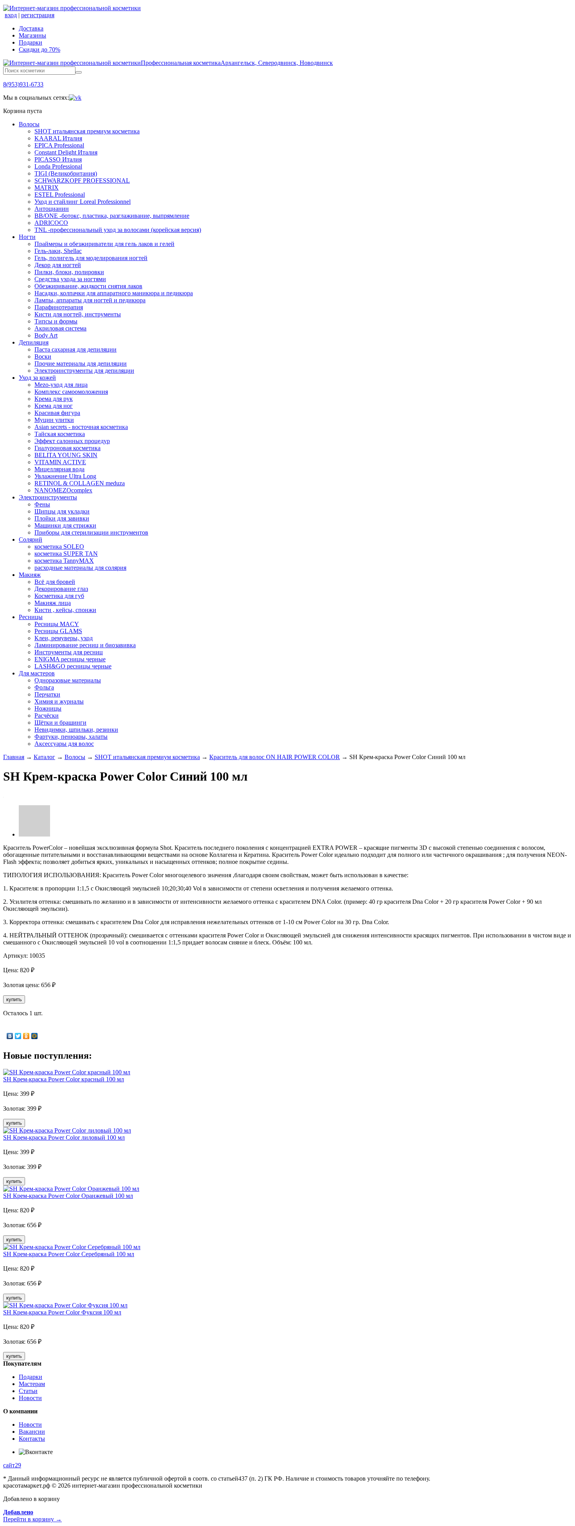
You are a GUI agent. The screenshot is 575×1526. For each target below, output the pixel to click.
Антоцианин (51, 208)
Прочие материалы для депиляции (80, 363)
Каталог (44, 757)
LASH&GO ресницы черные (72, 666)
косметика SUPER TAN (66, 553)
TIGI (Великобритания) (65, 173)
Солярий (30, 539)
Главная (13, 757)
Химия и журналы (59, 701)
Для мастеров (37, 673)
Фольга (44, 687)
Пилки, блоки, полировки (69, 272)
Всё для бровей (54, 581)
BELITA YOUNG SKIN (65, 455)
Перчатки (47, 694)
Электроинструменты (48, 497)
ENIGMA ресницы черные (70, 659)
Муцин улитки (54, 420)
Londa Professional (58, 166)
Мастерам (32, 1384)
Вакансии (32, 1431)
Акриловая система (60, 328)
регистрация (37, 15)
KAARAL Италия (58, 138)
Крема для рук (53, 398)
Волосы (29, 124)
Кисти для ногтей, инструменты (77, 314)
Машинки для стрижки (65, 525)
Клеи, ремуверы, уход (63, 638)
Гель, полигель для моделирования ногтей (90, 258)
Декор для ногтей (57, 265)
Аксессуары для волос (64, 743)
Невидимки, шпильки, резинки (76, 729)
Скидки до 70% (39, 49)
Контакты (32, 1438)
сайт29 (12, 1465)
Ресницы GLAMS (58, 631)
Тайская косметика (59, 434)
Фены (42, 504)
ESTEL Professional (59, 194)
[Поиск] (78, 72)
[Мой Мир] (35, 1036)
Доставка (31, 28)
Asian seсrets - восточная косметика (81, 427)
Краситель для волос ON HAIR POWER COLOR (274, 757)
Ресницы (31, 617)
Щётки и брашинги (60, 722)
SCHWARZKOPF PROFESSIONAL (82, 180)
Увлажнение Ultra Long (65, 476)
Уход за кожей (37, 377)
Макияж (30, 574)
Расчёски (46, 715)
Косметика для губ (59, 595)
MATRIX (46, 187)
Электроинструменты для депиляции (84, 370)
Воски (42, 356)
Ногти (27, 236)
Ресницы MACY (56, 624)
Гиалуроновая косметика (67, 448)
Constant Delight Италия (65, 152)
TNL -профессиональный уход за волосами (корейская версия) (117, 229)
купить (14, 999)
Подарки (30, 42)
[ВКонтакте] (10, 1036)
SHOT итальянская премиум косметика (87, 131)
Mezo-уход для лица (61, 384)
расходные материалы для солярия (80, 567)
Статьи (28, 1391)
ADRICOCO (51, 222)
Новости (30, 1398)
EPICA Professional (59, 145)
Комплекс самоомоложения (71, 391)
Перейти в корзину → (32, 1515)
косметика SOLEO (59, 546)
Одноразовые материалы (67, 680)
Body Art (46, 335)
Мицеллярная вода (59, 469)
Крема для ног (53, 405)
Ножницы (47, 708)
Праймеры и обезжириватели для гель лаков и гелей (104, 244)
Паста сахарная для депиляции (75, 349)
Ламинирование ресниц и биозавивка (85, 645)
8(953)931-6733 (23, 84)
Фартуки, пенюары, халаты (71, 736)
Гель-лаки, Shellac (58, 251)
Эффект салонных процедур (72, 441)
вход (11, 15)
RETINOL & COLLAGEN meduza (79, 483)
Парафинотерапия (58, 307)
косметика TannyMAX (64, 560)
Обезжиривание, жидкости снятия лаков (88, 286)
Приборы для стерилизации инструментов (91, 532)
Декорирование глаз (61, 588)
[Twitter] (18, 1036)
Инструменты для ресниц (68, 652)
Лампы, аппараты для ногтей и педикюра (90, 300)
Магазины (32, 35)
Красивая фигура (57, 412)
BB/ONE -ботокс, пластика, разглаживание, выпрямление (111, 215)
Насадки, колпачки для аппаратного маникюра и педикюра (113, 293)
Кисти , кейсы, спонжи (65, 610)
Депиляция (34, 342)
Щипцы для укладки (62, 511)
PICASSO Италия (58, 159)
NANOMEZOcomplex (63, 490)
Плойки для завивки (61, 518)
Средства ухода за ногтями (70, 279)
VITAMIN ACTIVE (60, 462)
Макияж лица (52, 603)
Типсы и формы (55, 321)
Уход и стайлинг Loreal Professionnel (82, 201)
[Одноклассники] (26, 1036)
